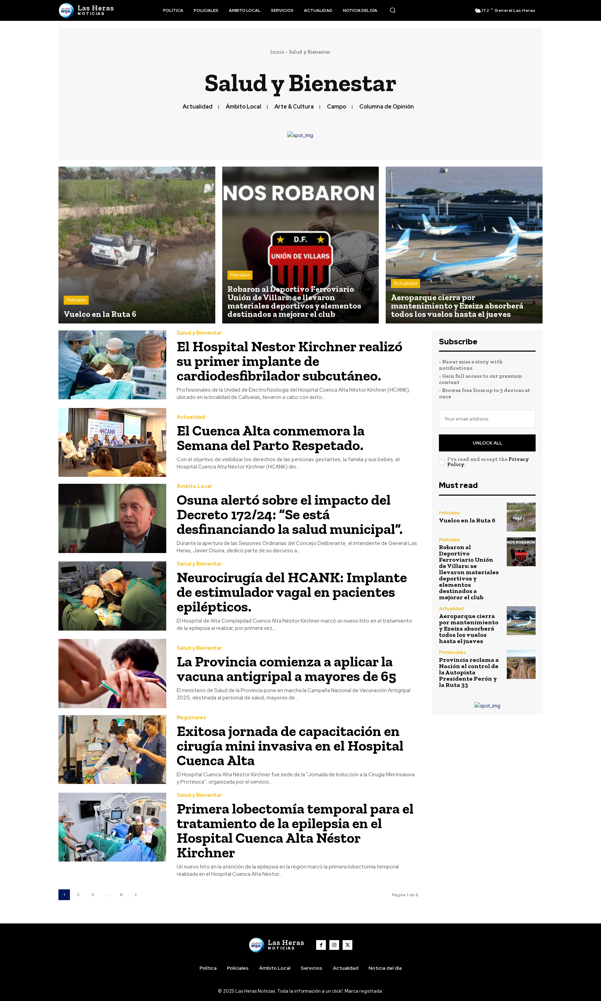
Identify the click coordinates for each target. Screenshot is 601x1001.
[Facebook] (321, 945)
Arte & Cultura (294, 106)
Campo (336, 106)
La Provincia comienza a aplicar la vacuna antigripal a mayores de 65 (286, 668)
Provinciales (452, 652)
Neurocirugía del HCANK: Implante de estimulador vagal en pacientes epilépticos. (292, 591)
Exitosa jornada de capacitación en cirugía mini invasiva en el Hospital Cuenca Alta (290, 745)
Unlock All (487, 443)
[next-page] (135, 894)
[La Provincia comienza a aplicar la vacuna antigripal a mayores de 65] (112, 673)
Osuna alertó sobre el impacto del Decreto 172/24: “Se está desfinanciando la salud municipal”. (290, 514)
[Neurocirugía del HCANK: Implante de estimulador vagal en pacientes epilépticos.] (112, 596)
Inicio (277, 52)
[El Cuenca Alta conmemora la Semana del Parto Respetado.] (112, 442)
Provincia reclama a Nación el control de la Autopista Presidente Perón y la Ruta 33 (469, 672)
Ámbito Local (243, 106)
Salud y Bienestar (199, 333)
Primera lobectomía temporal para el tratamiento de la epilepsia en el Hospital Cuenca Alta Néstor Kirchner (295, 830)
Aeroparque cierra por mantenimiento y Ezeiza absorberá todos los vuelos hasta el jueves (468, 628)
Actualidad (198, 106)
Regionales (191, 717)
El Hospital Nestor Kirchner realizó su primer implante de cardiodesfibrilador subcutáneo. (289, 360)
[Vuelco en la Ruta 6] (136, 245)
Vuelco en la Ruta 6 (467, 520)
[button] (393, 10)
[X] (347, 945)
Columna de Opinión (386, 106)
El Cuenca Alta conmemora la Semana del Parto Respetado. (270, 438)
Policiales (76, 300)
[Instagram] (334, 945)
